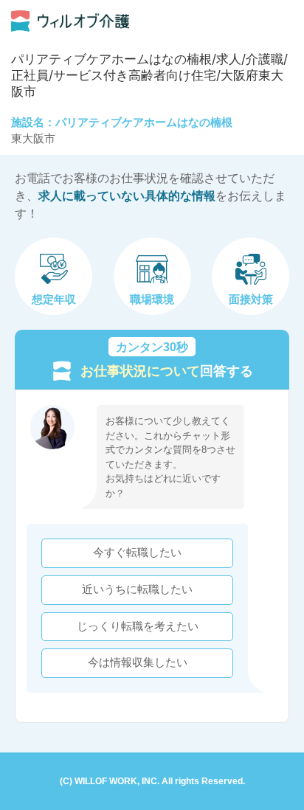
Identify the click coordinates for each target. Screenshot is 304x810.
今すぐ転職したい (137, 552)
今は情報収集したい (137, 662)
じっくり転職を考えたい (137, 626)
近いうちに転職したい (137, 589)
